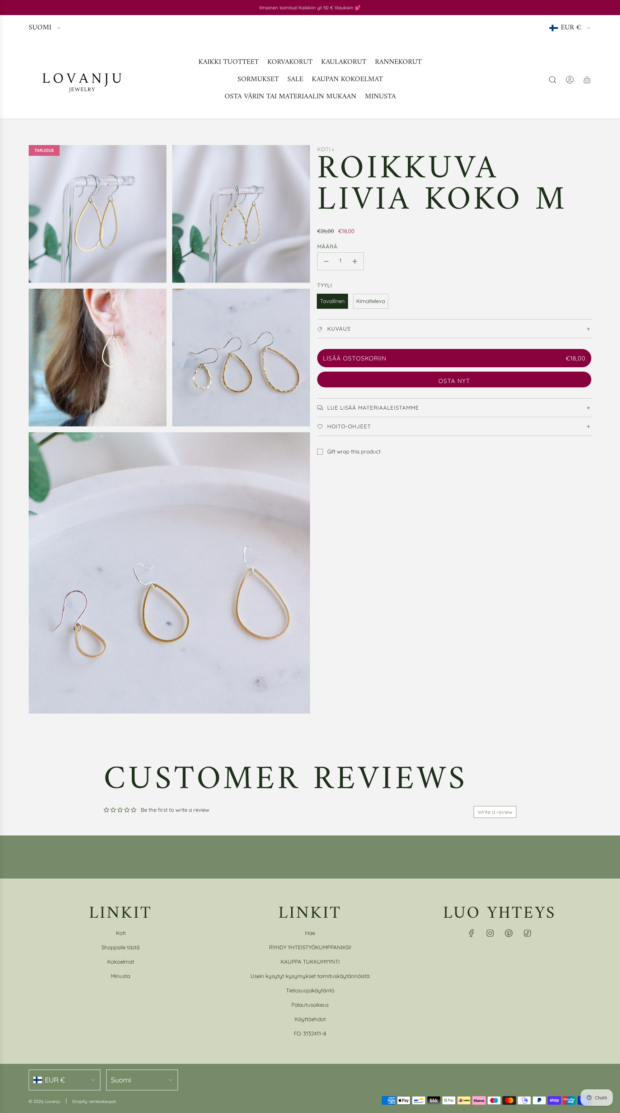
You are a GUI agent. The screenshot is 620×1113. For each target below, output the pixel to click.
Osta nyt (454, 381)
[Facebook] (471, 933)
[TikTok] (527, 933)
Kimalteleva (370, 301)
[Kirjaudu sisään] (569, 79)
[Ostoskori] (587, 79)
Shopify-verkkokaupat (94, 1101)
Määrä (327, 246)
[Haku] (552, 79)
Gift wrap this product (354, 451)
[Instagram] (490, 933)
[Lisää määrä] (354, 261)
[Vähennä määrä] (326, 261)
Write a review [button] (495, 812)
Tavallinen (332, 301)
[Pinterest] (508, 933)
